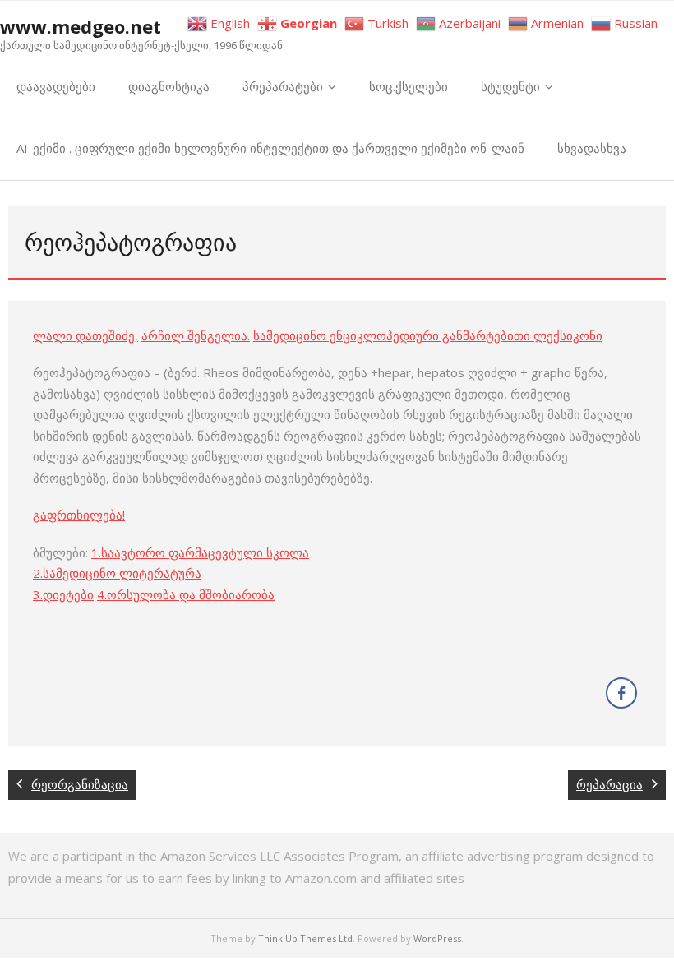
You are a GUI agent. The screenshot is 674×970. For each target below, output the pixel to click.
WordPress (437, 938)
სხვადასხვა (591, 148)
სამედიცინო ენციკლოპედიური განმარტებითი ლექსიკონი (427, 335)
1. (96, 552)
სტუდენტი (510, 86)
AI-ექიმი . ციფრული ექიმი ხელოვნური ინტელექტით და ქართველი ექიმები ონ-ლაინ (270, 148)
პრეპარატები (282, 86)
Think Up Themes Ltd (305, 938)
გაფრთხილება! (79, 514)
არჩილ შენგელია (194, 335)
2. (38, 573)
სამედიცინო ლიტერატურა (122, 573)
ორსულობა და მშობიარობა (191, 594)
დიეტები (68, 594)
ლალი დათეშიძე (84, 335)
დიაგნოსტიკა (169, 86)
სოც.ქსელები (408, 86)
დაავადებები (55, 86)
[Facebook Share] (621, 693)
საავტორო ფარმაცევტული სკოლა (205, 552)
